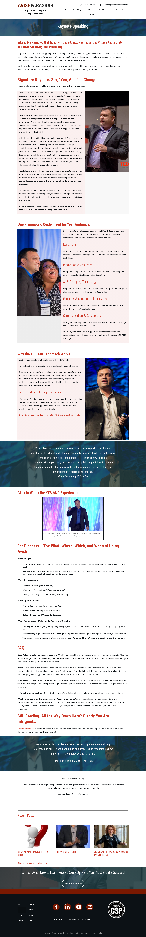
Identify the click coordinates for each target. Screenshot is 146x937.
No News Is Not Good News (66, 852)
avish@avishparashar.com (116, 4)
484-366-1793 (90, 4)
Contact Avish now (26, 728)
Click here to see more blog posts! (32, 863)
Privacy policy (97, 933)
